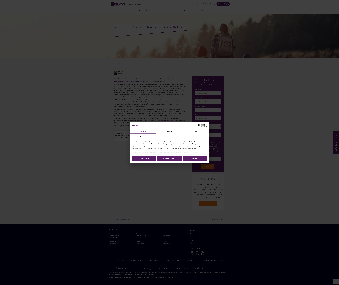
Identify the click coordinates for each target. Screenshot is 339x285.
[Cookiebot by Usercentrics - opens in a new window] (199, 125)
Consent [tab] (143, 131)
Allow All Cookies (194, 158)
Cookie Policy (141, 152)
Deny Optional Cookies (144, 158)
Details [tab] (169, 131)
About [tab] (196, 131)
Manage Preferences (168, 158)
